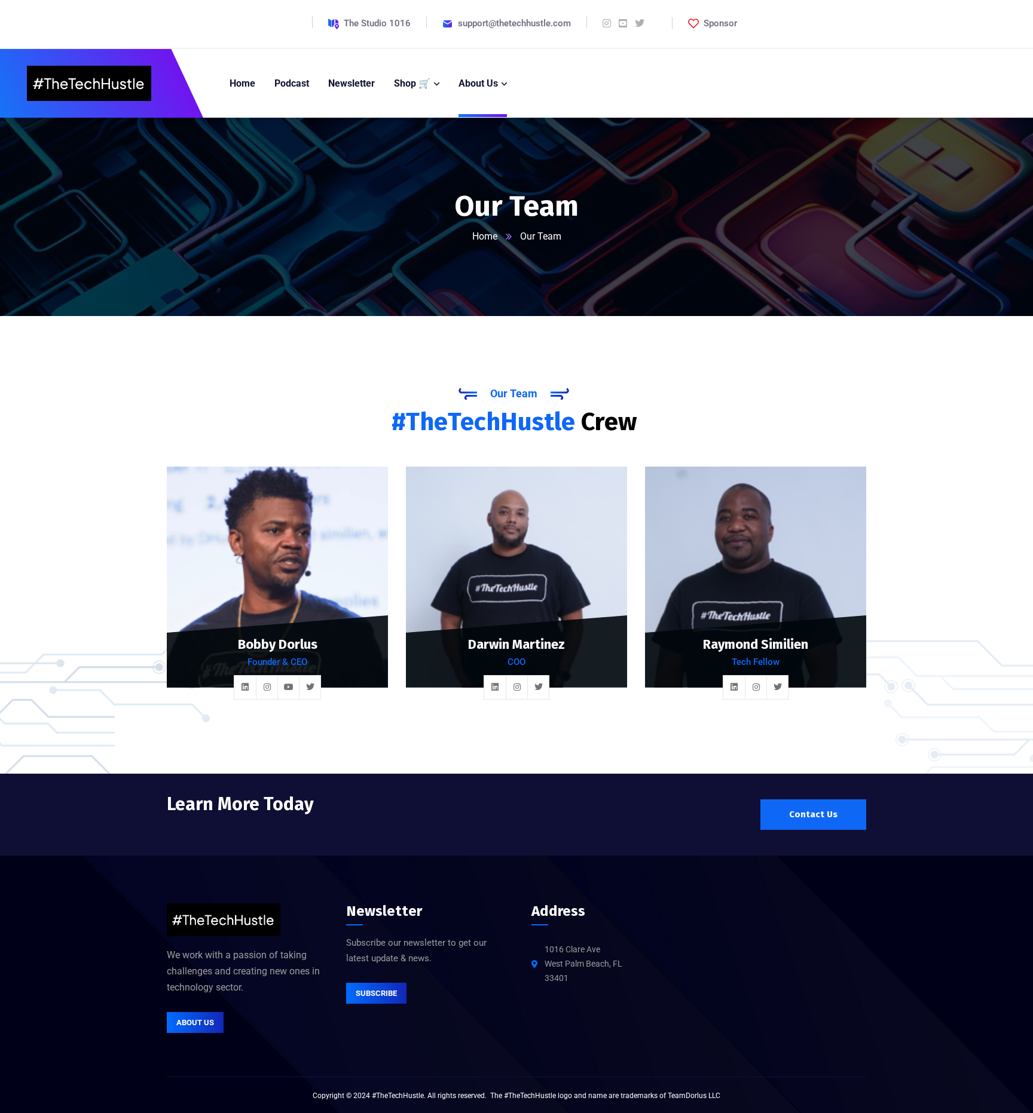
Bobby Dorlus (277, 644)
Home (484, 236)
